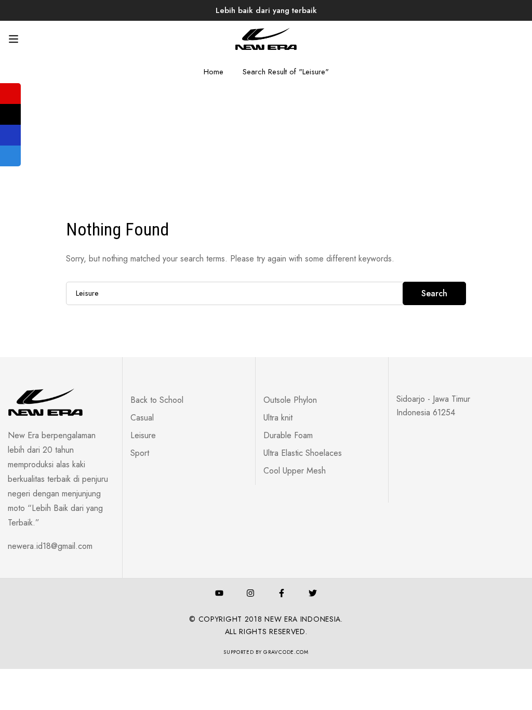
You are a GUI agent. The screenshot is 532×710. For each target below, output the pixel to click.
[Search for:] (266, 293)
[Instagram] (250, 593)
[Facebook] (281, 593)
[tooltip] (10, 93)
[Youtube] (219, 593)
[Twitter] (313, 593)
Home (213, 71)
